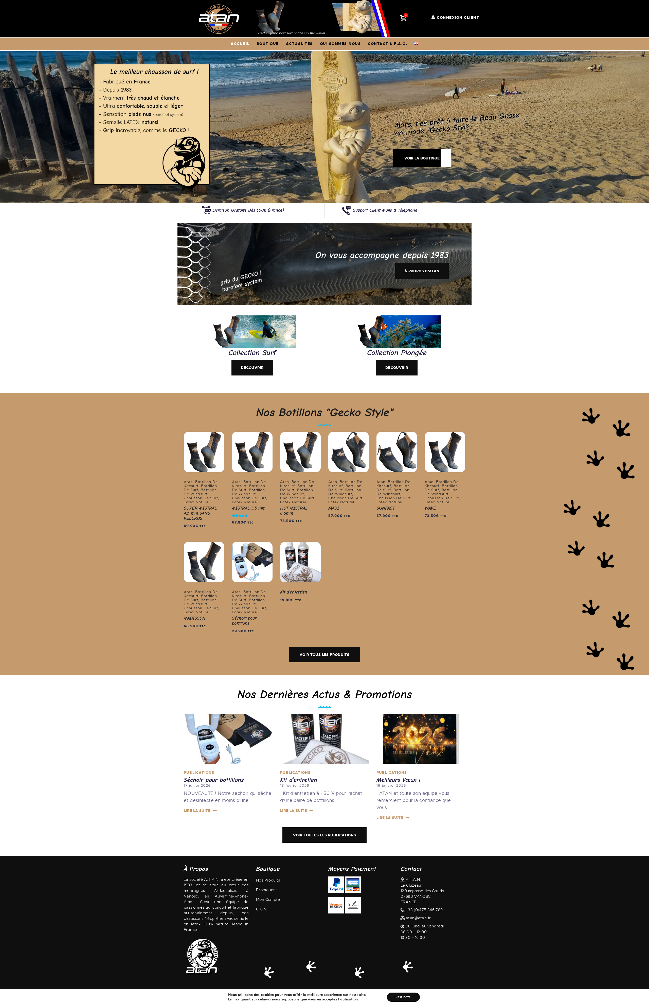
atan (188, 481)
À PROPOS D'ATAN (422, 271)
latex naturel (197, 502)
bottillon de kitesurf (201, 483)
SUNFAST (385, 508)
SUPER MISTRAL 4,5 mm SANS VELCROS (200, 513)
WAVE (430, 508)
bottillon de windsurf (200, 492)
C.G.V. (262, 909)
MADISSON (194, 618)
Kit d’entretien (293, 592)
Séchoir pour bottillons (244, 621)
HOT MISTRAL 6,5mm (294, 511)
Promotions (267, 890)
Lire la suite (197, 811)
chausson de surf (201, 498)
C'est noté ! (403, 997)
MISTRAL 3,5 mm (248, 508)
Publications (199, 772)
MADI (333, 508)
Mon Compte (268, 899)
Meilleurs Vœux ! (398, 779)
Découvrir (252, 367)
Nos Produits (268, 880)
